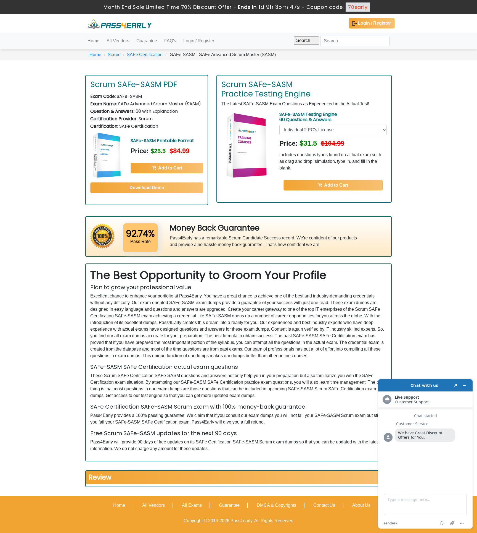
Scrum (114, 54)
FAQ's (170, 40)
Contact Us (324, 505)
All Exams (192, 505)
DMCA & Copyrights (276, 505)
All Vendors (118, 40)
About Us (361, 505)
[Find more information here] (425, 454)
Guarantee (146, 40)
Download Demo (146, 187)
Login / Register (374, 23)
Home (93, 40)
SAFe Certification (145, 54)
